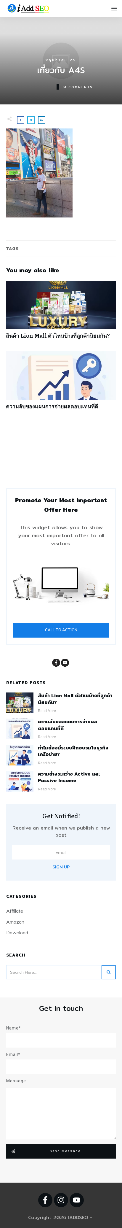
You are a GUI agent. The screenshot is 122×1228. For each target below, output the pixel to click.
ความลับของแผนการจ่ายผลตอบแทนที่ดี (61, 383)
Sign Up (61, 867)
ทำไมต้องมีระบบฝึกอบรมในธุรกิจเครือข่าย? (73, 751)
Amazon (15, 922)
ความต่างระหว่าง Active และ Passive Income (69, 777)
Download (17, 932)
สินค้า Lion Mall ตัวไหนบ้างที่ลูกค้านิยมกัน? (61, 313)
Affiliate (14, 911)
